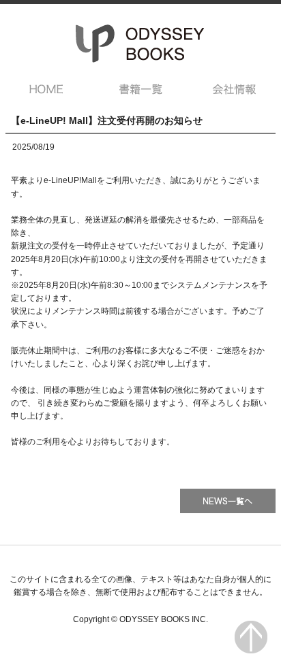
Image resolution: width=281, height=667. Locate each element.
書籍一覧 (140, 89)
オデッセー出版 (140, 43)
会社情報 (235, 89)
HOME (46, 89)
